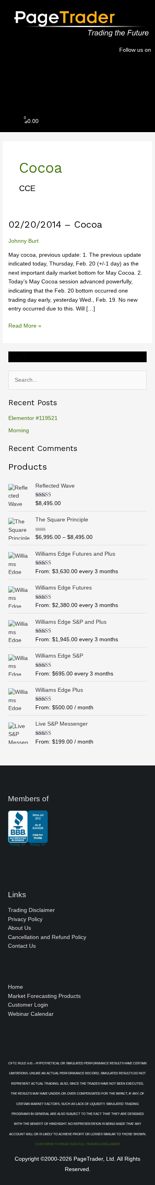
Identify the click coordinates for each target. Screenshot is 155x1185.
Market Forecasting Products (44, 996)
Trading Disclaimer (31, 910)
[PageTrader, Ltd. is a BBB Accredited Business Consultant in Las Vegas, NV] (28, 842)
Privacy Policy (25, 919)
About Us (19, 928)
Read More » (24, 325)
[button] (77, 93)
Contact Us (22, 946)
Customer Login (28, 1005)
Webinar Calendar (31, 1014)
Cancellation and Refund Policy (47, 937)
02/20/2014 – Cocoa (55, 224)
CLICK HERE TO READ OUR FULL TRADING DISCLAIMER (77, 1144)
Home (15, 987)
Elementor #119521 (33, 418)
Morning (18, 430)
